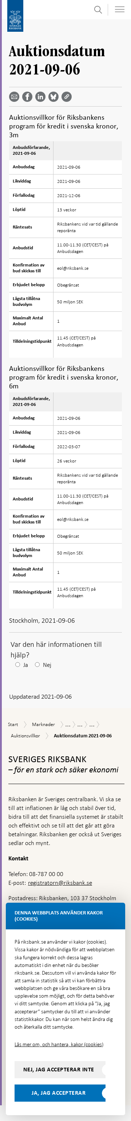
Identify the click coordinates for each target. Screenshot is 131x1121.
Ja (25, 665)
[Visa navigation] (119, 9)
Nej (47, 665)
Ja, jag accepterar (59, 1093)
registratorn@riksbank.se (60, 883)
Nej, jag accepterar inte (58, 1069)
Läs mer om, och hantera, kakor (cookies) (59, 1044)
